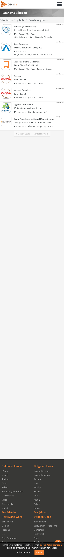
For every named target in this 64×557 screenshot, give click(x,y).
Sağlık (4, 499)
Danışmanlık (8, 495)
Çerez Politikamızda (51, 544)
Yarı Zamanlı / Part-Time (45, 525)
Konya (37, 508)
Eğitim (5, 471)
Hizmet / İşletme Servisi (13, 491)
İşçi (3, 534)
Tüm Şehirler (40, 512)
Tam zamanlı (40, 521)
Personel (6, 529)
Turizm (5, 479)
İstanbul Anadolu (42, 475)
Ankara (37, 479)
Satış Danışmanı (9, 538)
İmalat (5, 508)
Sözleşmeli (39, 534)
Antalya (37, 487)
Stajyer (37, 538)
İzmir (36, 483)
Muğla (37, 499)
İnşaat (5, 475)
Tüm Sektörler (9, 512)
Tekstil (5, 487)
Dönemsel (39, 529)
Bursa (37, 495)
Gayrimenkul (8, 504)
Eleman (5, 525)
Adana (37, 504)
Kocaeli (37, 491)
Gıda (4, 483)
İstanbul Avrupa (41, 471)
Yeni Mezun (7, 521)
